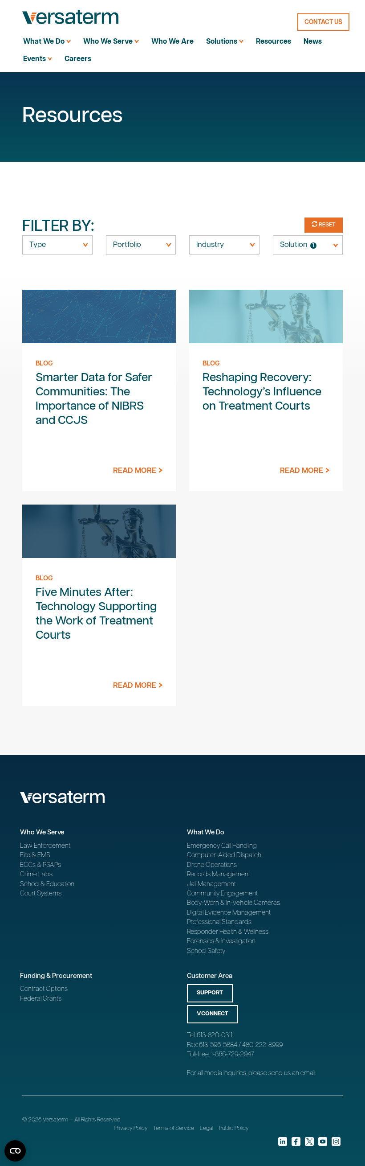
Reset (326, 225)
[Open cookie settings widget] (15, 1151)
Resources (273, 41)
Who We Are (172, 41)
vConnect (212, 1014)
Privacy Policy (130, 1128)
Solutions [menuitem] (221, 41)
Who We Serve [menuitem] (108, 41)
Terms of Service (173, 1128)
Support (210, 993)
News (313, 41)
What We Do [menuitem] (44, 41)
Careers (78, 59)
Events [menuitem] (34, 59)
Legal (206, 1128)
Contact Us (323, 22)
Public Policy (233, 1128)
